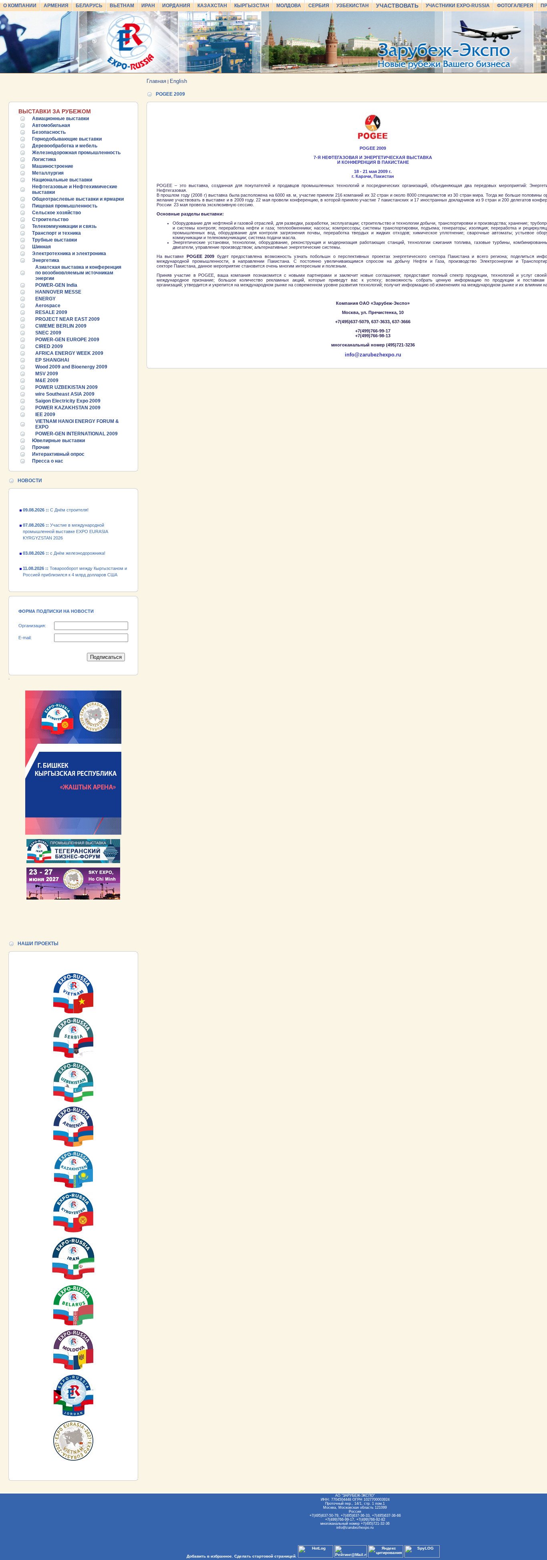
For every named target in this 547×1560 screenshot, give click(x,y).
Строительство (50, 219)
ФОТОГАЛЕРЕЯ (515, 5)
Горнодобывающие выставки (67, 139)
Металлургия (48, 173)
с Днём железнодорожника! (64, 541)
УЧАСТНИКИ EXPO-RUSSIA (458, 5)
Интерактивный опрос (58, 454)
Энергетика (45, 260)
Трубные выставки (54, 240)
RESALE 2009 (51, 312)
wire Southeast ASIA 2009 (65, 394)
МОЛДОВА (288, 5)
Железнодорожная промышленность (76, 152)
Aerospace (47, 305)
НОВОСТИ (30, 480)
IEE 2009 (45, 414)
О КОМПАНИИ (19, 5)
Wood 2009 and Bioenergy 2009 (71, 367)
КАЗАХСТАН (212, 5)
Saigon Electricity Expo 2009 (68, 401)
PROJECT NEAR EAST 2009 (67, 319)
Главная (156, 81)
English (178, 81)
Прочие (41, 447)
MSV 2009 (46, 373)
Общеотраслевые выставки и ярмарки (78, 199)
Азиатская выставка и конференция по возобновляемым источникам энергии (78, 272)
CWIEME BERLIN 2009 (60, 326)
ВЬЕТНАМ (122, 5)
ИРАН (148, 5)
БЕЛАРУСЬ (89, 5)
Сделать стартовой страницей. (265, 1556)
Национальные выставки (62, 180)
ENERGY (45, 299)
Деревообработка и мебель (64, 146)
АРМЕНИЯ (56, 5)
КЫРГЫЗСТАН (251, 5)
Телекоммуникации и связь (64, 226)
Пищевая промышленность (64, 206)
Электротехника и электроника (69, 253)
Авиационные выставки (60, 118)
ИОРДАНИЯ (176, 5)
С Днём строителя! (55, 578)
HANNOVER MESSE (58, 292)
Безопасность (49, 132)
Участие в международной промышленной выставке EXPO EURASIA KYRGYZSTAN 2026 (65, 519)
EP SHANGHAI (52, 360)
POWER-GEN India (56, 285)
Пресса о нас (47, 461)
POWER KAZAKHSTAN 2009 (68, 408)
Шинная (41, 247)
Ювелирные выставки (58, 440)
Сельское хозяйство (56, 212)
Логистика (44, 159)
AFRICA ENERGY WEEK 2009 (69, 353)
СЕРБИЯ (318, 5)
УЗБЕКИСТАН (352, 5)
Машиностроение (52, 166)
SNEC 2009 (48, 333)
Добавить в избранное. (210, 1556)
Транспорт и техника (56, 233)
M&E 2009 (46, 380)
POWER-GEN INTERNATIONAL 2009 (76, 434)
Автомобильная (51, 125)
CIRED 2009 (49, 346)
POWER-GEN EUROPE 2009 (67, 339)
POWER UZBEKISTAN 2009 (66, 387)
